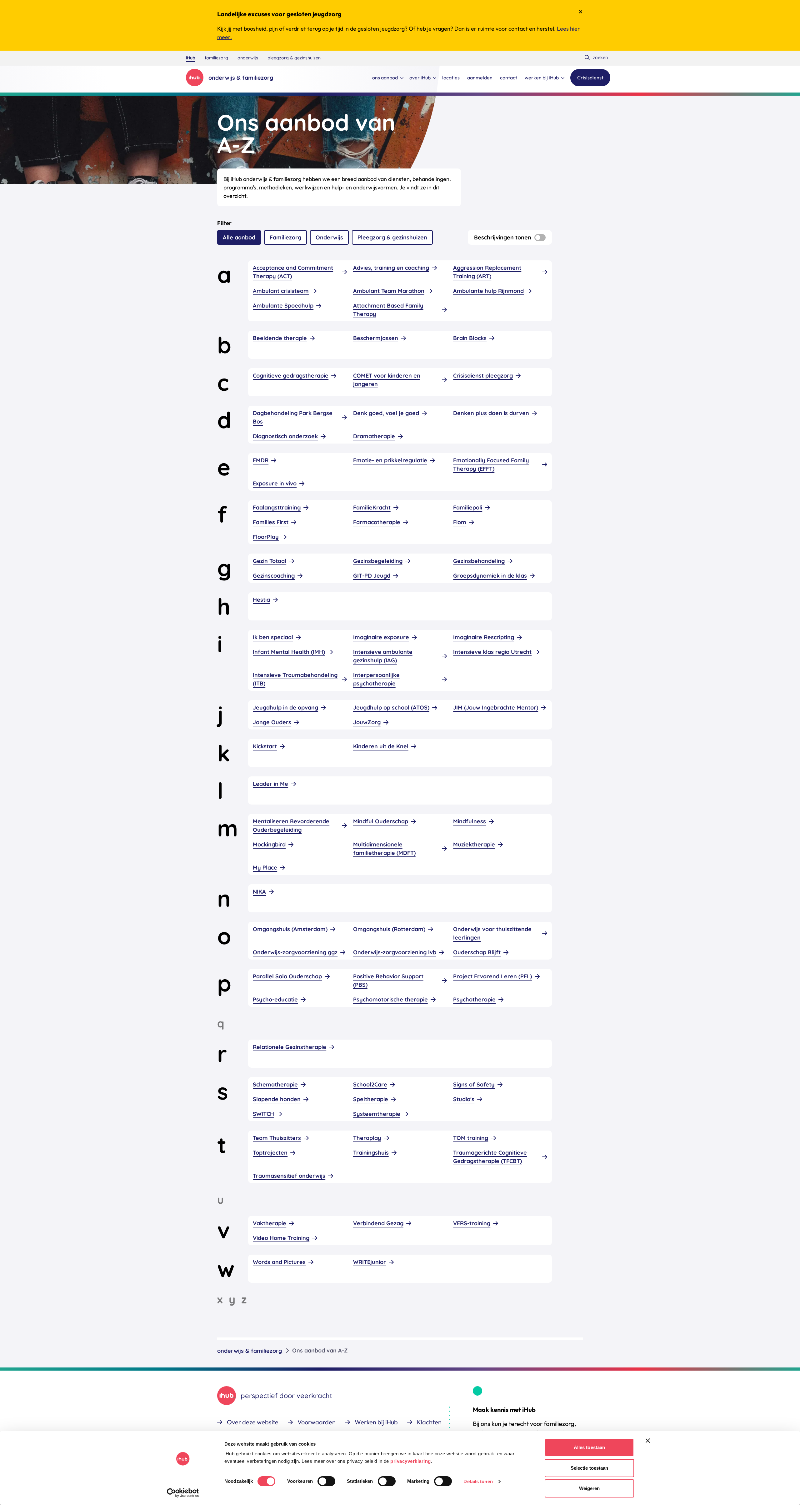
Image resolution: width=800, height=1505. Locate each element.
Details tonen (477, 1481)
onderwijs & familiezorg (249, 1350)
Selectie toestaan (589, 1468)
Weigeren (589, 1488)
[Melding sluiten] (580, 11)
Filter (224, 223)
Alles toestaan (589, 1447)
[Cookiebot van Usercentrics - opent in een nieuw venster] (183, 1492)
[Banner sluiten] (648, 1440)
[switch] (326, 1481)
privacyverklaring (410, 1461)
